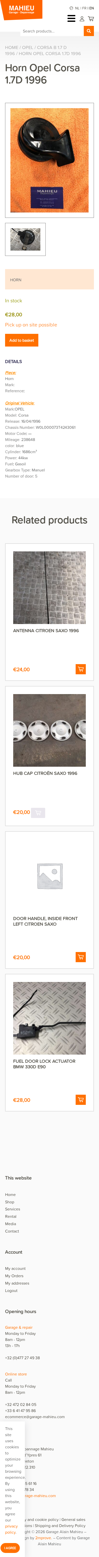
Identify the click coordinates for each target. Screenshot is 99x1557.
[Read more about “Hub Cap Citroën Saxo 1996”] (38, 813)
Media (10, 1223)
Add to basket (21, 340)
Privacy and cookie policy (36, 1519)
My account (15, 1268)
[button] (81, 669)
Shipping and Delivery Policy (60, 1525)
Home (11, 47)
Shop (9, 1202)
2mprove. (43, 1537)
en (91, 8)
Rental (10, 1216)
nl (77, 8)
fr (84, 8)
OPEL (27, 47)
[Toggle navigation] (72, 18)
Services (12, 1209)
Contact (12, 1231)
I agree (10, 1548)
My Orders (14, 1276)
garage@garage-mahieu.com (30, 1495)
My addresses (17, 1283)
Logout (11, 1290)
